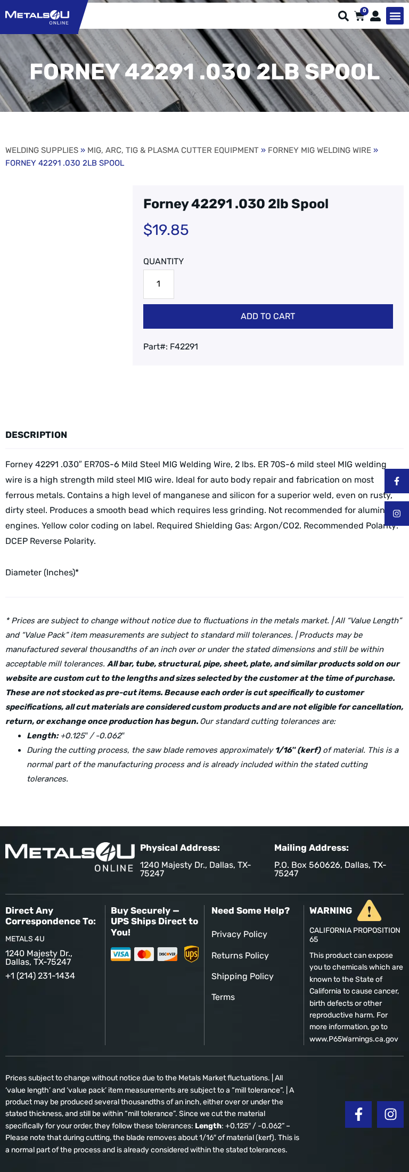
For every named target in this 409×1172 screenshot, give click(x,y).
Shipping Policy (242, 976)
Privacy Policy (239, 934)
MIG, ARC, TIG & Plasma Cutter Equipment (173, 150)
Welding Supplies (41, 150)
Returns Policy (240, 955)
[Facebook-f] (397, 481)
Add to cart (268, 316)
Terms (223, 997)
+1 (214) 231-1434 (40, 976)
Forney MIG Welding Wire (319, 150)
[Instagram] (397, 513)
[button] (395, 16)
